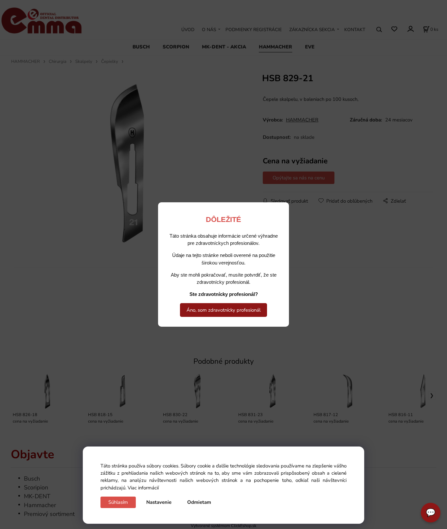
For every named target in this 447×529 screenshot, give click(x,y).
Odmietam (199, 502)
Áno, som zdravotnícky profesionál (223, 310)
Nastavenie (158, 502)
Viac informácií (143, 487)
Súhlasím (118, 502)
